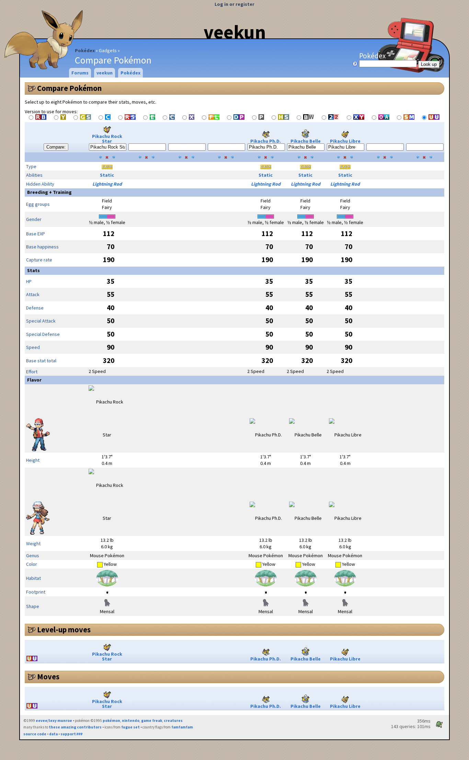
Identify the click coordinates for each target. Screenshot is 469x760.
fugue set (130, 727)
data (53, 734)
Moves (48, 676)
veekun (235, 32)
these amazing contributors (75, 727)
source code (34, 734)
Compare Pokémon (69, 88)
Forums (80, 73)
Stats (33, 270)
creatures (173, 720)
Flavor (34, 380)
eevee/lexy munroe (54, 720)
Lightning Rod (107, 184)
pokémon (111, 720)
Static (107, 175)
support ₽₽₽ (71, 734)
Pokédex (85, 50)
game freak (151, 720)
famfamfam (182, 727)
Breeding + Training (49, 192)
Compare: (56, 147)
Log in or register (234, 4)
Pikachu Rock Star (107, 138)
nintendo (130, 720)
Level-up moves (64, 629)
